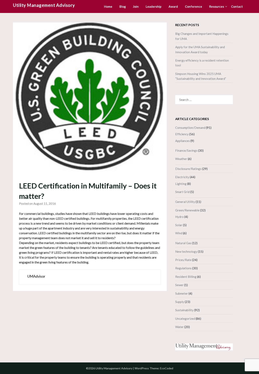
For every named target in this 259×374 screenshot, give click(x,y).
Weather (181, 159)
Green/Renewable (187, 210)
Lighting (181, 183)
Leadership (153, 6)
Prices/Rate (183, 260)
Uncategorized (185, 318)
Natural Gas (183, 243)
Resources (216, 6)
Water (179, 327)
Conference (193, 6)
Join (136, 6)
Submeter (181, 293)
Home (108, 6)
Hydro (179, 216)
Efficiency (182, 134)
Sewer (179, 285)
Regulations (183, 268)
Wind (178, 233)
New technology (186, 251)
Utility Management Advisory (44, 5)
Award (173, 6)
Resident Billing (185, 276)
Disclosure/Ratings (188, 168)
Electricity (182, 177)
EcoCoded (166, 368)
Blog (122, 6)
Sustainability (184, 310)
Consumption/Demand (190, 127)
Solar (178, 225)
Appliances (182, 141)
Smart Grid (182, 192)
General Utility (185, 202)
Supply (179, 302)
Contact (237, 6)
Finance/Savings (186, 150)
